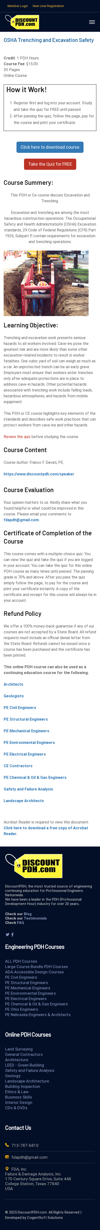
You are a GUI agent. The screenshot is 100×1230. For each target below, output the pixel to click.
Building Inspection (22, 1086)
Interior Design (18, 1102)
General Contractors (24, 1054)
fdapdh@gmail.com (21, 520)
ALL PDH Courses (21, 961)
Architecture (16, 1059)
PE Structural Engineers (26, 719)
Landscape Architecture (27, 1081)
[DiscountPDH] (22, 21)
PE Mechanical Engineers (26, 731)
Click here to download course (50, 147)
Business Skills (18, 1097)
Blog (28, 914)
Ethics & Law (17, 1091)
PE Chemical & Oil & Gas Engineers (35, 777)
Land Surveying (19, 1049)
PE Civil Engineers (20, 707)
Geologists (14, 696)
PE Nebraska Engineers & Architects (38, 1014)
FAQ (20, 922)
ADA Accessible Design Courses (34, 971)
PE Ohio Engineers (21, 1009)
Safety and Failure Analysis (28, 789)
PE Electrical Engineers (25, 754)
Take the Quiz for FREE (50, 164)
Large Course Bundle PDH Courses (36, 966)
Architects (13, 684)
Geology (12, 1075)
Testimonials (35, 918)
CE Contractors (18, 766)
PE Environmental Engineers (29, 742)
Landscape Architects (24, 800)
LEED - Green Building (24, 1065)
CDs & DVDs (16, 1107)
